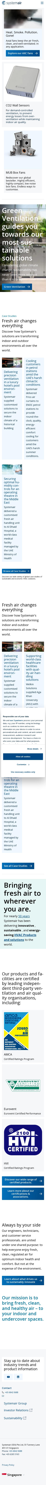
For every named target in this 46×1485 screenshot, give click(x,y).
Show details (32, 749)
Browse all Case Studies (14, 571)
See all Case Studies (15, 866)
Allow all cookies (23, 757)
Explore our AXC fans (20, 53)
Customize (21, 764)
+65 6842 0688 (11, 1392)
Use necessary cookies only (23, 772)
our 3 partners (16, 720)
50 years (24, 916)
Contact (7, 1388)
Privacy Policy (8, 1465)
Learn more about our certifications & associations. (21, 1193)
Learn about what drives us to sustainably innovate (20, 1280)
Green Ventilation (14, 286)
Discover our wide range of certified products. (21, 1181)
